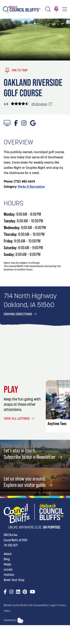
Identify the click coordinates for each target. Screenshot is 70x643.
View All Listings (17, 419)
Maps (7, 564)
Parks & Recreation (31, 187)
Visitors (9, 575)
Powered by (10, 620)
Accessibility (41, 605)
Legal (53, 605)
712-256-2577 (11, 545)
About (8, 554)
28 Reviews (39, 104)
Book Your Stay (14, 580)
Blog (7, 559)
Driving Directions (18, 314)
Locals (8, 569)
